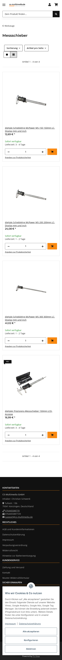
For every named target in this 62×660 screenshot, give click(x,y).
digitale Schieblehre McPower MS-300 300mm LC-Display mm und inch (30, 318)
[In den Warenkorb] (52, 151)
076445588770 (12, 510)
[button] (50, 5)
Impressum (10, 623)
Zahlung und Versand (13, 567)
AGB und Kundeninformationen (18, 529)
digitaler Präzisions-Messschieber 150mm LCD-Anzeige (28, 413)
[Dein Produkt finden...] (56, 14)
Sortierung (12, 48)
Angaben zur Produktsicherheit (18, 157)
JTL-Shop (36, 656)
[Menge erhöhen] (42, 152)
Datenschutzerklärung (30, 623)
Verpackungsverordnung (14, 545)
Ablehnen (31, 649)
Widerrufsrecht (10, 550)
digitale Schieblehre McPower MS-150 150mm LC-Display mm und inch (30, 129)
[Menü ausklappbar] (3, 5)
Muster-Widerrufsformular (15, 577)
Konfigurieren (31, 640)
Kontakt (6, 572)
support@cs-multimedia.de (19, 517)
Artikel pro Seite (35, 48)
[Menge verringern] (8, 152)
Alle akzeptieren (31, 631)
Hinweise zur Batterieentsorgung (19, 555)
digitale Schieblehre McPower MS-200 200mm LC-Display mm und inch (30, 224)
